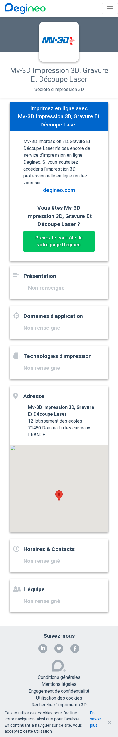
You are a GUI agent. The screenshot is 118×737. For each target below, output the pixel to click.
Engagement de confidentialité (59, 691)
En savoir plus (95, 719)
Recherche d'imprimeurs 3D (59, 705)
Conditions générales (59, 677)
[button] (59, 495)
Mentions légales (59, 684)
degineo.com (59, 190)
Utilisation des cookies (59, 698)
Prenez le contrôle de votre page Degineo (58, 241)
